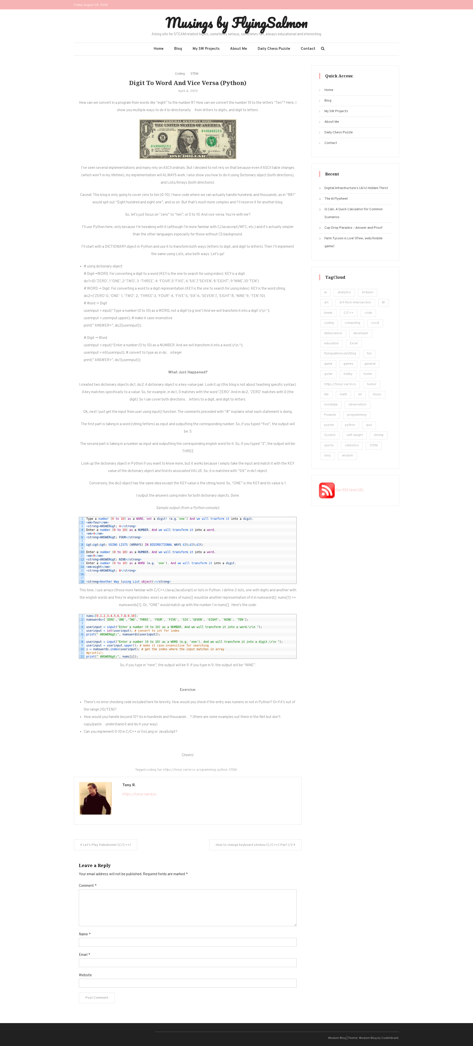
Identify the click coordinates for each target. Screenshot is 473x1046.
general (369, 364)
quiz (369, 425)
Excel (354, 344)
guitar (328, 374)
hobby (348, 374)
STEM (194, 74)
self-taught (355, 435)
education (331, 344)
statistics (352, 446)
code (368, 313)
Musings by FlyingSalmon (237, 22)
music (377, 395)
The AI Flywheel (336, 199)
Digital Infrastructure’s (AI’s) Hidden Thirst (356, 188)
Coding (180, 74)
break (328, 313)
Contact (308, 49)
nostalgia (331, 405)
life (326, 395)
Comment (88, 886)
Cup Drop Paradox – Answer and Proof (353, 228)
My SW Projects (206, 49)
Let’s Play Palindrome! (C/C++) (107, 845)
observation (357, 405)
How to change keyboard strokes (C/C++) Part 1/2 (254, 845)
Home (159, 49)
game (328, 364)
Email (84, 955)
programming (206, 770)
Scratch (330, 435)
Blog (178, 49)
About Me (238, 49)
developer (360, 333)
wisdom (347, 456)
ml (360, 395)
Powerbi (330, 415)
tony (327, 456)
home (368, 374)
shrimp (379, 435)
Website (85, 975)
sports (329, 446)
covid (375, 323)
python (222, 770)
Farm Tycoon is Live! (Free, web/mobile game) (353, 242)
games (348, 364)
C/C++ (349, 313)
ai (325, 293)
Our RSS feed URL (349, 490)
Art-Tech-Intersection (355, 303)
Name (85, 934)
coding (151, 770)
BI (383, 303)
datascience (333, 333)
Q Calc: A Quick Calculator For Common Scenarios (353, 213)
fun (159, 770)
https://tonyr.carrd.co (179, 770)
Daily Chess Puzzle (274, 49)
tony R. (128, 785)
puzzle (329, 425)
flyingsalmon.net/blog (340, 354)
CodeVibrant (389, 1038)
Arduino (367, 293)
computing (352, 323)
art (326, 303)
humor (371, 384)
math (343, 395)
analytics (344, 293)
